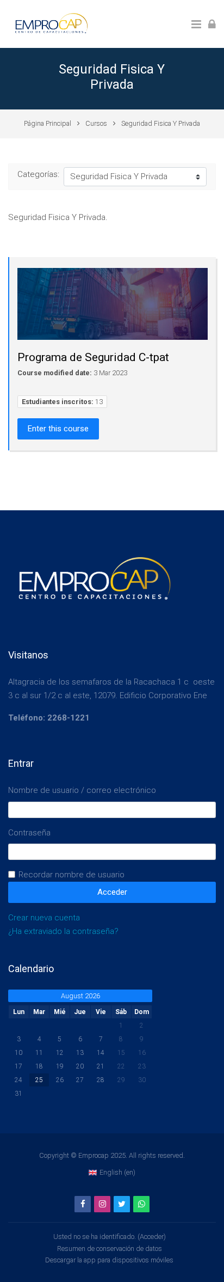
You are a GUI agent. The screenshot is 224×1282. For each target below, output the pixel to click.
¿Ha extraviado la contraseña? (63, 931)
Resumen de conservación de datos (109, 1248)
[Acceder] (212, 23)
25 (39, 1080)
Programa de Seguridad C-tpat (93, 357)
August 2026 (80, 996)
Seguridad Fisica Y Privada (160, 123)
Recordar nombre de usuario (71, 875)
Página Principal (47, 123)
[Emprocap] (49, 23)
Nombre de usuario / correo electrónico (82, 790)
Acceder (152, 1236)
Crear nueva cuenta (44, 918)
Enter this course (58, 429)
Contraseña (29, 833)
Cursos (96, 123)
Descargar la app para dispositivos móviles (109, 1260)
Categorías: (38, 174)
